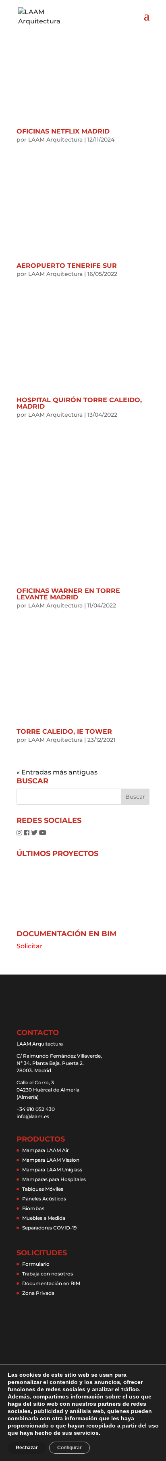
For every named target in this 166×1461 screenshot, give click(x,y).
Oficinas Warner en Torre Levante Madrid (68, 594)
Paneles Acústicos (44, 1199)
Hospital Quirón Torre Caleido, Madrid (79, 403)
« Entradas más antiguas (57, 772)
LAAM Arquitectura (55, 139)
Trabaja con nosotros (47, 1274)
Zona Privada (38, 1293)
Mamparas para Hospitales (54, 1179)
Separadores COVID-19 (49, 1228)
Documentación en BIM (51, 1283)
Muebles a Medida (43, 1218)
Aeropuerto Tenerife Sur (67, 265)
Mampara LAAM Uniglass (52, 1170)
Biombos (33, 1208)
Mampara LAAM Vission (50, 1160)
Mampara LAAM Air (45, 1150)
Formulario (36, 1264)
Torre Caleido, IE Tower (64, 731)
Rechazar (27, 1448)
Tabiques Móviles (42, 1189)
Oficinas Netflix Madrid (63, 131)
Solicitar (30, 946)
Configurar (69, 1448)
